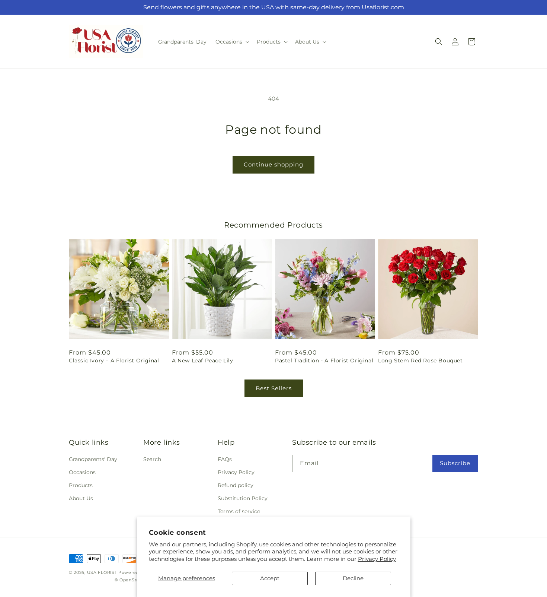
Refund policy (235, 485)
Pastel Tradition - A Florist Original (324, 360)
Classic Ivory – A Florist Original (114, 360)
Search (152, 459)
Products (81, 485)
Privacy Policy (377, 558)
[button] (231, 42)
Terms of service (239, 511)
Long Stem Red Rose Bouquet (420, 360)
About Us (81, 498)
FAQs (225, 459)
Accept (269, 578)
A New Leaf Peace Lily (202, 360)
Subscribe (455, 463)
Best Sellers (274, 388)
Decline (353, 578)
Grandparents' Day (93, 459)
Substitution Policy (243, 498)
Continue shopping (273, 164)
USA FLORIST (102, 572)
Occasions (82, 472)
